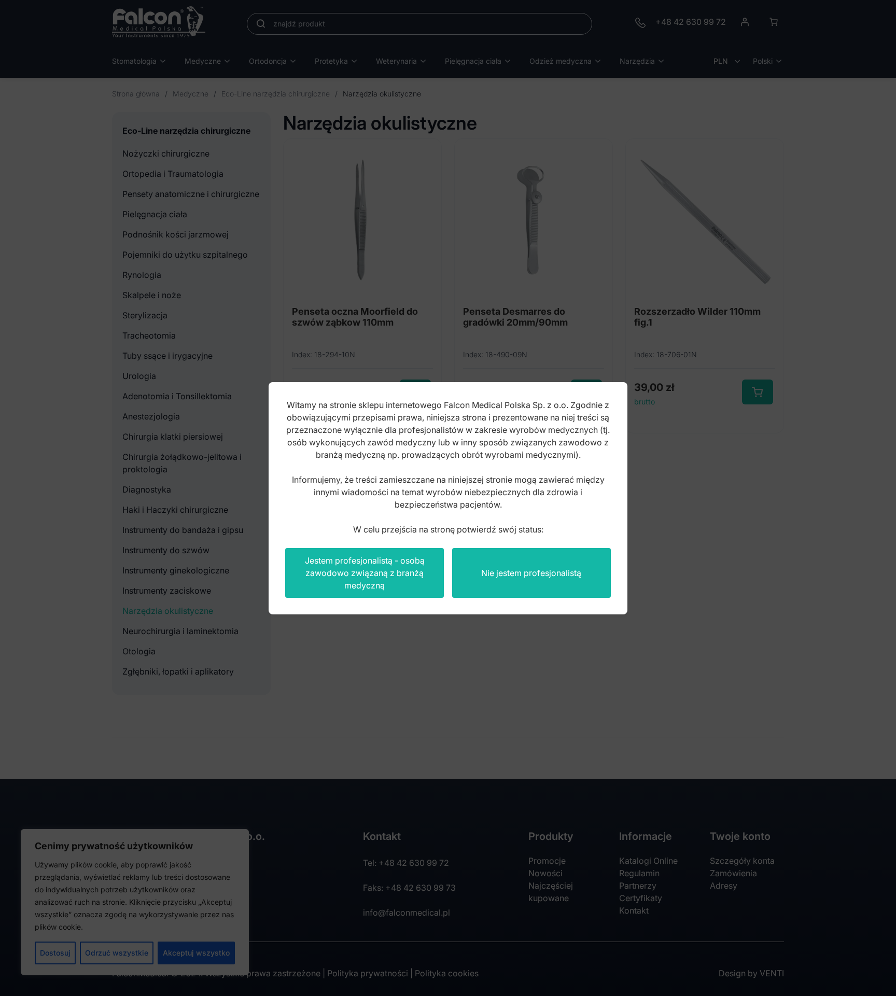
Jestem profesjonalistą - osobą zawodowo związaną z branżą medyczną (365, 573)
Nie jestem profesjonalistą (531, 573)
